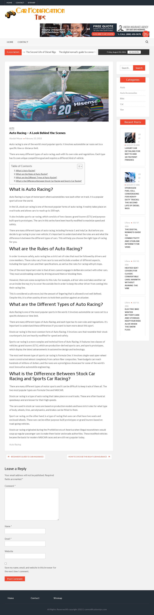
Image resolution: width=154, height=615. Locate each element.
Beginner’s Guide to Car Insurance (27, 457)
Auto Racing (15, 444)
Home (9, 3)
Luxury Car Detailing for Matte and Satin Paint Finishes (132, 154)
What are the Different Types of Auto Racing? (36, 177)
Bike (122, 98)
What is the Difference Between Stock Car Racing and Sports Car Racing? (49, 181)
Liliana (139, 138)
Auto (11, 128)
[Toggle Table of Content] (78, 166)
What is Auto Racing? (25, 170)
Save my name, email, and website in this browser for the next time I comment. (30, 569)
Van (122, 109)
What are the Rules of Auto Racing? (32, 174)
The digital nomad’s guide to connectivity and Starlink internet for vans (82, 52)
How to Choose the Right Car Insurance (87, 457)
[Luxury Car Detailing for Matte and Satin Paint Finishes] (130, 137)
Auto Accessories (128, 93)
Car (121, 104)
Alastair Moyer (15, 138)
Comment (10, 485)
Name (8, 526)
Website (9, 551)
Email (8, 538)
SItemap (31, 3)
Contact (20, 3)
